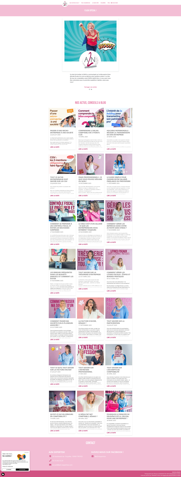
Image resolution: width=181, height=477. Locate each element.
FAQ (109, 2)
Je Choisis (9, 469)
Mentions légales (176, 472)
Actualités (103, 2)
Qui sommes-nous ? (74, 2)
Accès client (115, 2)
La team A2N (95, 2)
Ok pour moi (22, 469)
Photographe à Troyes (175, 473)
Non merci (27, 452)
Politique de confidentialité (7, 466)
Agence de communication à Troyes (171, 475)
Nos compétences (85, 2)
